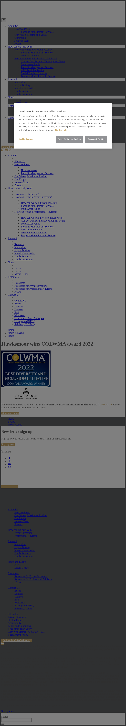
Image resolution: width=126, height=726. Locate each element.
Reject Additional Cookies (69, 139)
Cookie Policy (62, 130)
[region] (63, 126)
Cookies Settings (26, 139)
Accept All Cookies (96, 139)
